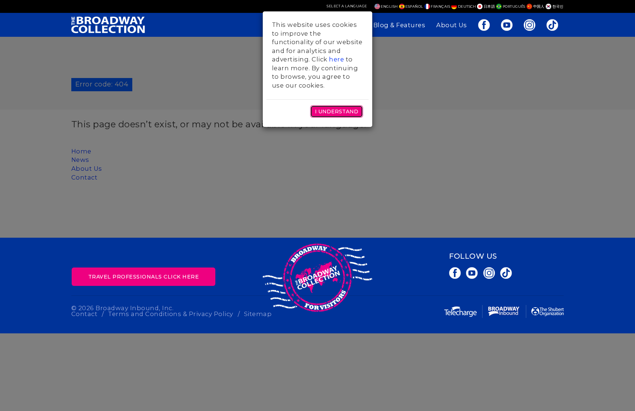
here (336, 59)
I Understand (336, 111)
